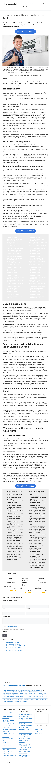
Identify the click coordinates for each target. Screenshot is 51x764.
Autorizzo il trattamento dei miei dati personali (14, 629)
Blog (43, 3)
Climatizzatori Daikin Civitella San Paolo (12, 691)
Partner (37, 735)
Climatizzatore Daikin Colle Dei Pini (14, 650)
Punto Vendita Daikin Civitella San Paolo (12, 699)
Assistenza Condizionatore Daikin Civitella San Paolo (19, 693)
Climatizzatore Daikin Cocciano (13, 644)
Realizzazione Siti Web (20, 762)
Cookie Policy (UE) (39, 733)
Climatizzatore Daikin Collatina (13, 647)
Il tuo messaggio (6, 616)
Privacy (36, 731)
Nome (3, 608)
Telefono (28, 611)
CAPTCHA (4, 631)
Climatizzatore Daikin (33, 3)
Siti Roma (28, 762)
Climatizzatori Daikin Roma (9, 755)
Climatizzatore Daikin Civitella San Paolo (12, 690)
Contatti (25, 6)
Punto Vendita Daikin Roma (9, 723)
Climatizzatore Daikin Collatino (13, 649)
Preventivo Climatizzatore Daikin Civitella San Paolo (28, 696)
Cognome (28, 608)
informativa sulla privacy (12, 626)
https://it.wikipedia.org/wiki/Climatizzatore (13, 685)
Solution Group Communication (38, 762)
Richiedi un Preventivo (25, 31)
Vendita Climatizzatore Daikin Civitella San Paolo (35, 699)
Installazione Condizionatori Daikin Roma (7, 738)
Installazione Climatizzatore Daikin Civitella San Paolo (19, 695)
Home (24, 3)
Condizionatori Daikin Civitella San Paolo (33, 690)
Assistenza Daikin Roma (8, 746)
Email (4, 611)
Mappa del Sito (38, 729)
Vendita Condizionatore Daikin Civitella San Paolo (14, 701)
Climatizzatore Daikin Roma (12, 642)
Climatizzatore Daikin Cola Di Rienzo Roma (16, 645)
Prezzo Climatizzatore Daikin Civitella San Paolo (35, 698)
